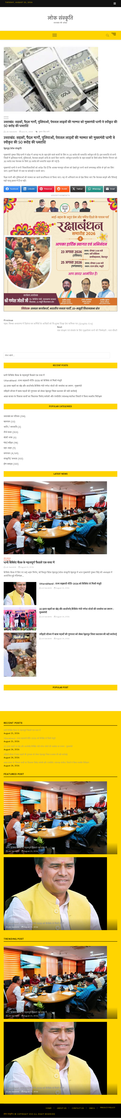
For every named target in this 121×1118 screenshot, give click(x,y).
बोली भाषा (8, 437)
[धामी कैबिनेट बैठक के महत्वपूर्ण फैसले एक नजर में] (60, 517)
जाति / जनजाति (10, 427)
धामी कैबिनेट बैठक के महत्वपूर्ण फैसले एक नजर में (24, 375)
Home (48, 1108)
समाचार (6, 117)
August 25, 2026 (27, 567)
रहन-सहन (8, 448)
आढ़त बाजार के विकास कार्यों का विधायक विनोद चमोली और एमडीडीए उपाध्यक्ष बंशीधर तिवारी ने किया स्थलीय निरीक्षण (53, 396)
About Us (61, 1108)
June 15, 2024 (27, 131)
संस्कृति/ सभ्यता (10, 458)
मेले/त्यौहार (8, 443)
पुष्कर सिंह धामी (44, 131)
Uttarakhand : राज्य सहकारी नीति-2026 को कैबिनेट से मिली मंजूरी (33, 380)
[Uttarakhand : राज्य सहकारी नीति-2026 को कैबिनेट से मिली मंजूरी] (20, 593)
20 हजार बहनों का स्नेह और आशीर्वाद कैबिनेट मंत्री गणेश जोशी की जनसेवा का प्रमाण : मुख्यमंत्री (43, 386)
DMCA (92, 1108)
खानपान (7, 421)
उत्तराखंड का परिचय (11, 416)
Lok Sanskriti (11, 131)
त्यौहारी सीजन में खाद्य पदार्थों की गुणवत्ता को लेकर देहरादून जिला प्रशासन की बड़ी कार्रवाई (40, 391)
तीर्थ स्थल (8, 432)
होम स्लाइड (8, 464)
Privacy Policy (107, 1107)
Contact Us (78, 1108)
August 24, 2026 (62, 617)
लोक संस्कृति (60, 18)
